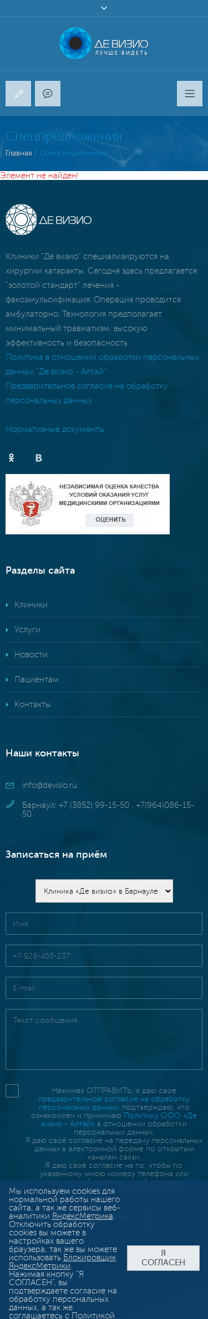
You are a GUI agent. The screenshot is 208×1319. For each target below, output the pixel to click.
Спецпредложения (74, 153)
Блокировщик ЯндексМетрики (62, 1261)
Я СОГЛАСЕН (163, 1258)
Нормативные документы (55, 429)
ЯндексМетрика (82, 1216)
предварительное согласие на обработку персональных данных (114, 1103)
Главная (19, 153)
